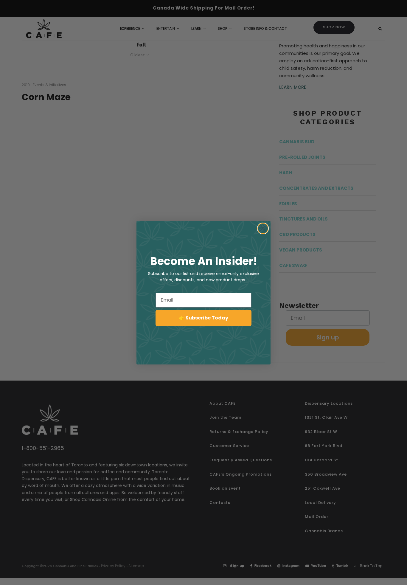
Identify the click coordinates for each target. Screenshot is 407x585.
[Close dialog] (263, 228)
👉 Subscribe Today (203, 317)
